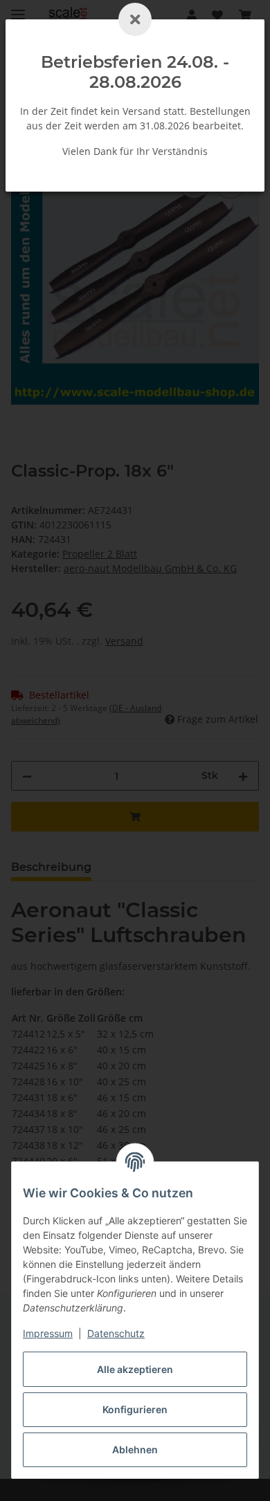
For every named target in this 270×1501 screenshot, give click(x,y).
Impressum (48, 1333)
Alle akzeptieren (135, 1369)
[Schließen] (135, 19)
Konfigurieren (135, 1409)
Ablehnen (135, 1449)
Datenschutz (116, 1333)
